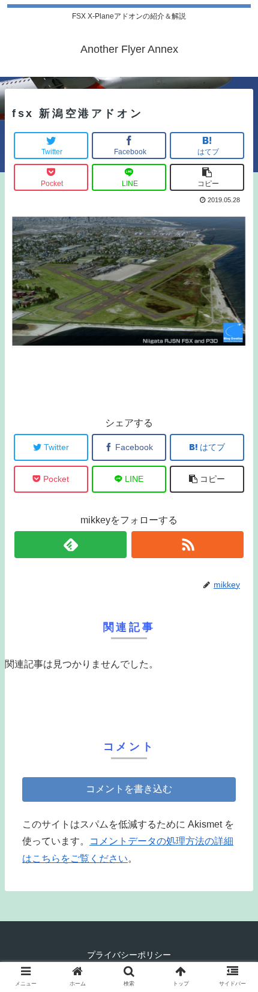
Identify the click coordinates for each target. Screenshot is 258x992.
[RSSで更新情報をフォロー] (187, 544)
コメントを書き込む (129, 789)
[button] (233, 955)
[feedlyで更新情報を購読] (70, 544)
